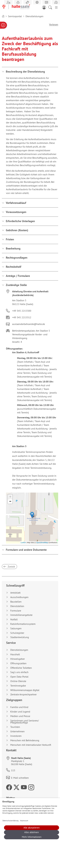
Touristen (15, 727)
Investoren (16, 736)
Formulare (15, 611)
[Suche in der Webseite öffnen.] (51, 7)
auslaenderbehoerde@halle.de (28, 324)
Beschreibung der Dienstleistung (25, 71)
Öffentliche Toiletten (21, 668)
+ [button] (10, 497)
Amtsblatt (15, 593)
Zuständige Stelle (16, 285)
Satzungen (16, 628)
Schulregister (17, 633)
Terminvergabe (18, 686)
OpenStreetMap (42, 542)
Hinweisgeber (17, 659)
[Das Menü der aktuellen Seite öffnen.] (56, 7)
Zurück (11, 566)
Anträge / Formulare (18, 276)
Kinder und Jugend (20, 712)
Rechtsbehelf (13, 266)
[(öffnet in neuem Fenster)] (56, 2)
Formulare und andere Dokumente (26, 549)
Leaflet (23, 542)
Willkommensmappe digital (24, 690)
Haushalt (15, 654)
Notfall (14, 619)
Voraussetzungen (16, 212)
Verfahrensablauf (16, 203)
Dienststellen (17, 606)
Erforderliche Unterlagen (20, 221)
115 (13, 770)
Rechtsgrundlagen (16, 257)
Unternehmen (17, 731)
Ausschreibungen (19, 597)
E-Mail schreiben (20, 777)
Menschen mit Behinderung (24, 740)
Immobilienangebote (21, 615)
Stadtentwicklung (19, 637)
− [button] (10, 501)
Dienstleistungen (19, 650)
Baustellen (16, 602)
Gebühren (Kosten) (17, 230)
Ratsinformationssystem (23, 624)
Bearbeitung (13, 248)
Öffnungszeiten (18, 663)
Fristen (10, 239)
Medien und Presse (20, 716)
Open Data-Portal (19, 677)
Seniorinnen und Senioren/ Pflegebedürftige (24, 722)
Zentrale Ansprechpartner (23, 694)
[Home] (3, 16)
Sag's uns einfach (19, 672)
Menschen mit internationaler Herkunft (30, 745)
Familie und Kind (19, 707)
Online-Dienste (18, 681)
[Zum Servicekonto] (45, 7)
